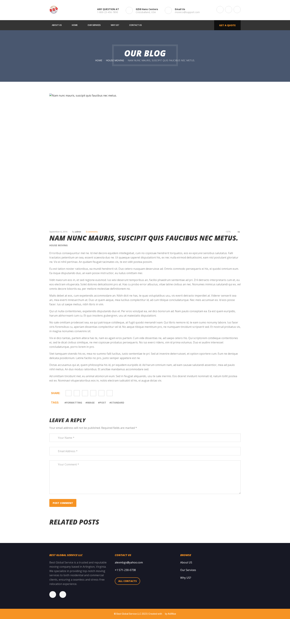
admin (78, 231)
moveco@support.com (187, 12)
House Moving (115, 60)
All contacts (127, 581)
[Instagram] (64, 594)
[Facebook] (54, 594)
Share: (55, 393)
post (103, 402)
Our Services (188, 570)
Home (98, 60)
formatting (74, 402)
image (91, 402)
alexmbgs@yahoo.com (129, 562)
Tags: (55, 402)
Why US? (185, 578)
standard (117, 402)
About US (186, 562)
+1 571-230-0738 (125, 570)
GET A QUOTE (227, 25)
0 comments (92, 231)
